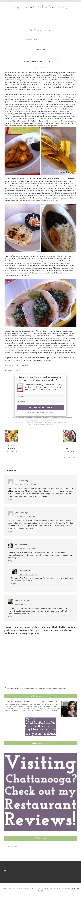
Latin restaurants (61, 422)
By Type (29, 418)
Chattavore (40, 16)
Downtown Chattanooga (43, 418)
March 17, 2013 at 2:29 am (25, 548)
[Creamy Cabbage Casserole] (11, 441)
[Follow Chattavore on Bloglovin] (12, 370)
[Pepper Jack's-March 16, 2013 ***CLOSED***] (69, 441)
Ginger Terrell (20, 480)
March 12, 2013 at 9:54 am (25, 516)
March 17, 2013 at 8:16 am (28, 574)
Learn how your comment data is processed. (50, 688)
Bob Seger (29, 75)
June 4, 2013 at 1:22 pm (24, 604)
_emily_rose (19, 512)
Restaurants (59, 418)
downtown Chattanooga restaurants (38, 422)
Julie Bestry (19, 544)
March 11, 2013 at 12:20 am (25, 484)
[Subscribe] (30, 749)
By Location (20, 418)
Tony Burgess (20, 600)
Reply (10, 499)
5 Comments (50, 424)
